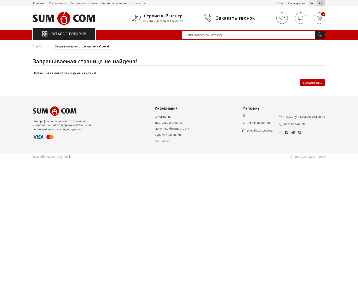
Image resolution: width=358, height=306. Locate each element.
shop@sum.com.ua (260, 130)
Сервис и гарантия (114, 3)
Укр (312, 3)
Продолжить (312, 82)
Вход (279, 3)
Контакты (139, 3)
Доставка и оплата (83, 3)
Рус (321, 3)
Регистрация (297, 3)
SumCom (39, 46)
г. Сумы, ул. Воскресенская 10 (304, 117)
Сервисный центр (163, 15)
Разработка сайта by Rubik (52, 156)
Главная (39, 3)
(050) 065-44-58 (294, 124)
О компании (57, 3)
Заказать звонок (235, 18)
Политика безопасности (172, 129)
